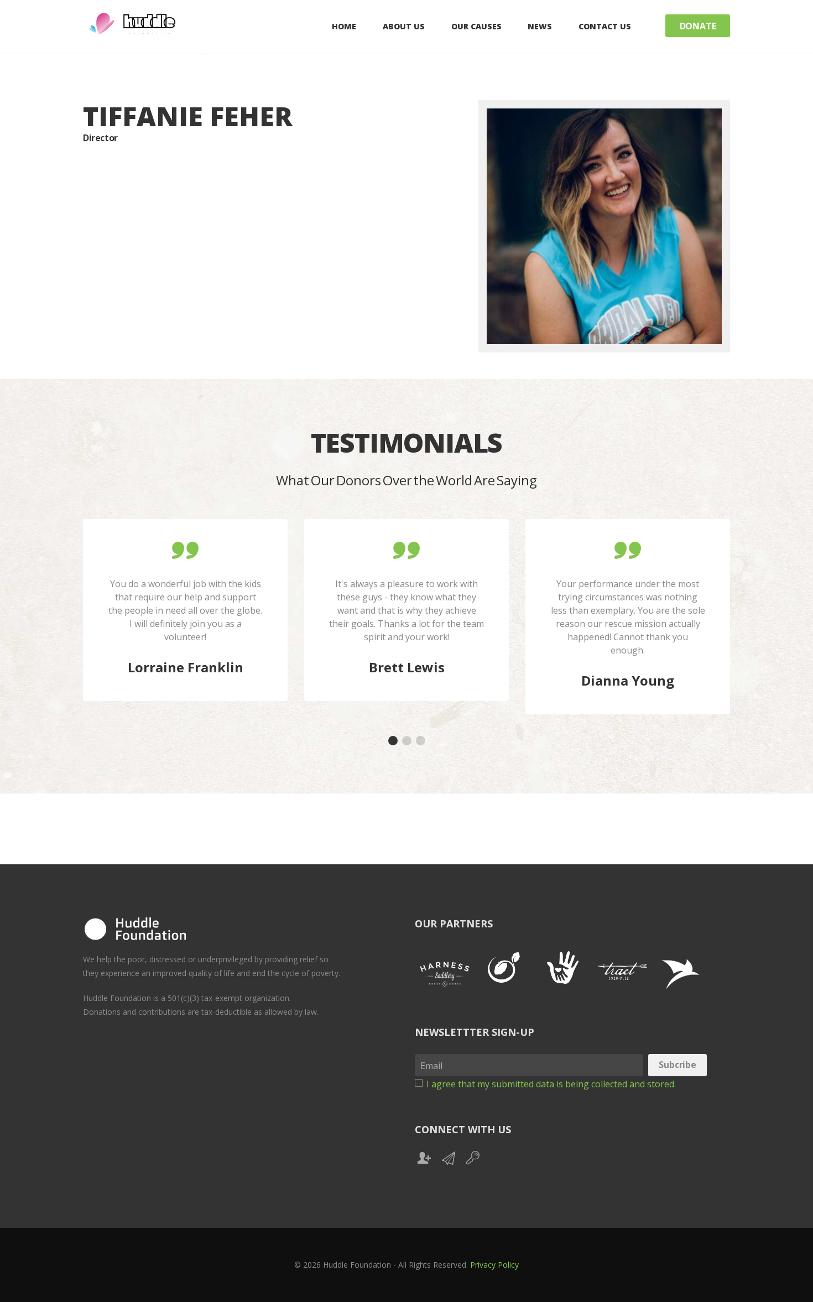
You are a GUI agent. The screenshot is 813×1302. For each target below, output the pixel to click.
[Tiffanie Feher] (604, 226)
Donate (698, 26)
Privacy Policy (494, 1264)
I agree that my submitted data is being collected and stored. (551, 1083)
